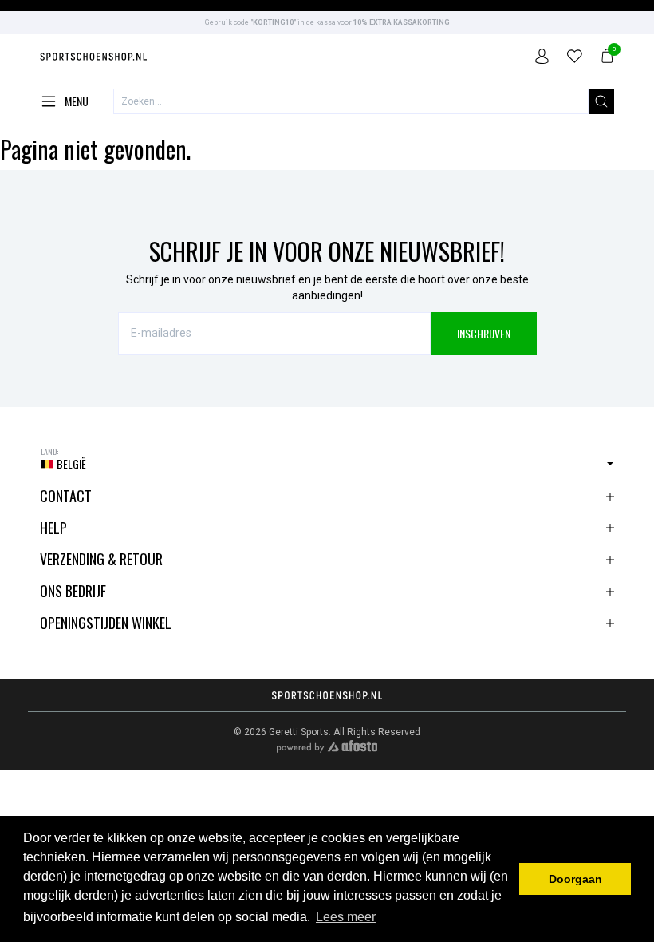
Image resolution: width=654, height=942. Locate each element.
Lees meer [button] (346, 917)
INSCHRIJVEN (483, 333)
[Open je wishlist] (574, 58)
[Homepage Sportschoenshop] (94, 58)
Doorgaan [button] (575, 879)
